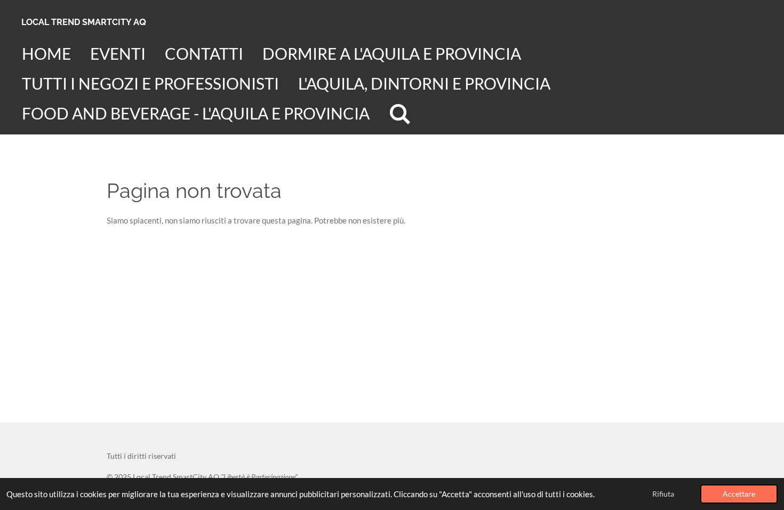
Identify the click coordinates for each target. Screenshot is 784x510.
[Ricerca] (400, 113)
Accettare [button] (739, 494)
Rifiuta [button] (663, 494)
